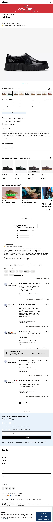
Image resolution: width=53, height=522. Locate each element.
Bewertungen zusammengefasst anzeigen (15, 25)
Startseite (3, 14)
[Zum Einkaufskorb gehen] (47, 2)
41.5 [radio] (20, 106)
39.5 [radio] (33, 104)
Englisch (28, 429)
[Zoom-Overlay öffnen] (2, 29)
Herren (21, 11)
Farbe (21, 271)
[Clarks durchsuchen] (42, 2)
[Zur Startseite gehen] (5, 2)
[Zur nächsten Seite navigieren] (36, 403)
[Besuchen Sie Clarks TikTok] (10, 488)
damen (8, 14)
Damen (17, 11)
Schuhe (11, 275)
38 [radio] (7, 104)
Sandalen (26, 11)
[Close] (48, 509)
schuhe (12, 14)
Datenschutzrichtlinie (32, 441)
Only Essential (43, 516)
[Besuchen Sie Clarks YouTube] (13, 488)
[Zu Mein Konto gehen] (44, 2)
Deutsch (5, 429)
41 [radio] (7, 106)
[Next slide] (49, 210)
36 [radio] (20, 101)
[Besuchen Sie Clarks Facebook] (3, 488)
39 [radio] (20, 104)
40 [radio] (45, 104)
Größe (6, 271)
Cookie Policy (5, 518)
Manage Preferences (43, 519)
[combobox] (23, 265)
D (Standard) (14, 112)
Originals (13, 423)
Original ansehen (23, 322)
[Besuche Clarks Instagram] (6, 488)
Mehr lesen (4, 138)
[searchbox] (9, 265)
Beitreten (26, 437)
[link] (7, 170)
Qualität (33, 271)
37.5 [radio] (45, 101)
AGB (37, 11)
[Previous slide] (46, 210)
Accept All (43, 513)
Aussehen (26, 271)
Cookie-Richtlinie (20, 499)
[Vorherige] (47, 158)
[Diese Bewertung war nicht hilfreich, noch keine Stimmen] (47, 299)
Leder (6, 275)
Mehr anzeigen (18, 275)
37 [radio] (32, 101)
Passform (12, 271)
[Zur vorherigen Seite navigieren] (16, 403)
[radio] (4, 95)
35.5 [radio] (8, 101)
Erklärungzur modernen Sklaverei (33, 499)
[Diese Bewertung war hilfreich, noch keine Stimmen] (44, 299)
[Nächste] (50, 158)
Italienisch (21, 429)
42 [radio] (32, 106)
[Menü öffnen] (50, 2)
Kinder (5, 423)
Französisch (13, 429)
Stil (17, 271)
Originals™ (32, 11)
